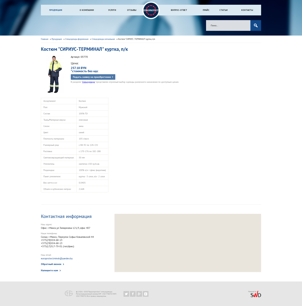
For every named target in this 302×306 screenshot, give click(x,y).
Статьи (223, 10)
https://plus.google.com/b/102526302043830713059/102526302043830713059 (139, 294)
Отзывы (131, 10)
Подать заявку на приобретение (92, 76)
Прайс (206, 10)
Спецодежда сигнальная (103, 39)
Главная (44, 39)
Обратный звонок (51, 264)
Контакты (247, 10)
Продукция (55, 10)
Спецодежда (88, 82)
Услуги (112, 10)
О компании (87, 10)
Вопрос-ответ (179, 10)
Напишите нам (49, 270)
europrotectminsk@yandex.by (57, 258)
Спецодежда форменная (76, 39)
